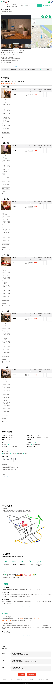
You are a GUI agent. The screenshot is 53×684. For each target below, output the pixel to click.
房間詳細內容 (6, 137)
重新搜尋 (39, 5)
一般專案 (14, 94)
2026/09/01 (31, 94)
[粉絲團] (46, 16)
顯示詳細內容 (6, 476)
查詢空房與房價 (5, 132)
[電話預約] (50, 16)
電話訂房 (4, 135)
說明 (41, 69)
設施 (23, 69)
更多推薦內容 (31, 674)
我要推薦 (22, 674)
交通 (32, 69)
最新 (6, 69)
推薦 (48, 69)
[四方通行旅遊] (6, 2)
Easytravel (28, 683)
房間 (14, 69)
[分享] (42, 16)
